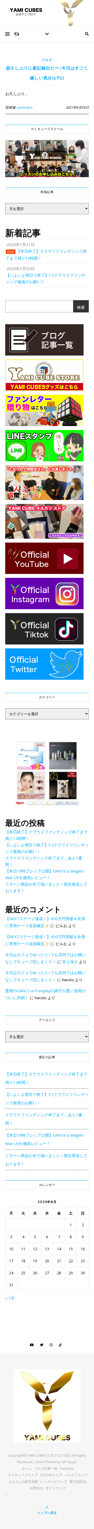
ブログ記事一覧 (46, 1468)
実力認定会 (77, 1481)
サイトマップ (55, 1488)
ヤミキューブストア (23, 1475)
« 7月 (10, 1298)
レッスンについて (53, 1481)
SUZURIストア (51, 1475)
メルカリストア (76, 1475)
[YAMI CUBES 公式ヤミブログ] (47, 1406)
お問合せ (36, 1488)
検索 (81, 307)
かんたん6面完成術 (23, 1481)
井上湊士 (70, 961)
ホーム (27, 1468)
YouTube (67, 1468)
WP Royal (68, 1462)
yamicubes (25, 107)
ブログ (47, 60)
